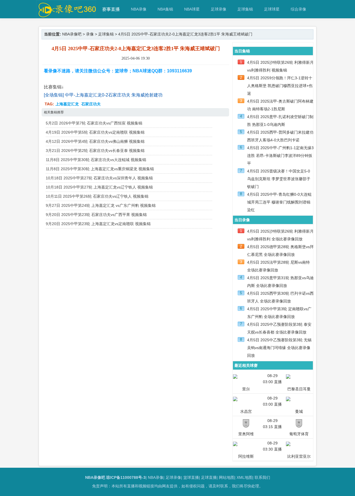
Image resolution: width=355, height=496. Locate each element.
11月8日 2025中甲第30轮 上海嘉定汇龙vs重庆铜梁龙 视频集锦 (100, 169)
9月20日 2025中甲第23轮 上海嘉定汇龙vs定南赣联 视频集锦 (98, 224)
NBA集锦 (165, 9)
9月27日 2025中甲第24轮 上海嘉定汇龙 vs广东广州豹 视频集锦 (101, 205)
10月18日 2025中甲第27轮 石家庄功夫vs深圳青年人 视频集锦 (99, 178)
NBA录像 (138, 9)
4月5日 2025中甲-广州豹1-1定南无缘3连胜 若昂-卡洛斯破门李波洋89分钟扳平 (280, 156)
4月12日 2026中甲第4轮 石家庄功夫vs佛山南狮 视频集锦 (95, 141)
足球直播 (209, 477)
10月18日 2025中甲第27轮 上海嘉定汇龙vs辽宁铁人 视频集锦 (99, 187)
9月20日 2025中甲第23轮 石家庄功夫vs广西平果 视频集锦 (96, 214)
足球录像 (218, 9)
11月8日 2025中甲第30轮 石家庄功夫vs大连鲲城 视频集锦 (96, 159)
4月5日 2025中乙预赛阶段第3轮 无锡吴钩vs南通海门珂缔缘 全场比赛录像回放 (279, 348)
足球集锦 (245, 9)
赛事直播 (111, 9)
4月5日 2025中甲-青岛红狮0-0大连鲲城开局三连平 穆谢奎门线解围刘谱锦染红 (279, 202)
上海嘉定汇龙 (67, 104)
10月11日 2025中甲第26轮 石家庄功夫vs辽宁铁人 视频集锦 (97, 196)
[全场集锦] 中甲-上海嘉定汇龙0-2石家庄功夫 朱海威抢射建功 (103, 95)
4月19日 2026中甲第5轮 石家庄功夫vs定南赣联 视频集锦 (95, 132)
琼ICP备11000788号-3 (126, 477)
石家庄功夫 (91, 104)
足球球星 (272, 9)
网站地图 (226, 477)
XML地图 (244, 477)
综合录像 (298, 9)
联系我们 (262, 477)
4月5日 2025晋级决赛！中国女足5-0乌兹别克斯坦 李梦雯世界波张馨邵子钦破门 (278, 179)
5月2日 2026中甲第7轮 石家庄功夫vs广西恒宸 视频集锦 (94, 123)
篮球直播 (191, 477)
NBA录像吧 (72, 34)
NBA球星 (192, 9)
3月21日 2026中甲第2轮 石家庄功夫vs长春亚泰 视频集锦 (95, 150)
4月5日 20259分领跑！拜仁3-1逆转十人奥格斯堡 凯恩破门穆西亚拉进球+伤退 (280, 86)
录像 (90, 34)
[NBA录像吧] (66, 15)
